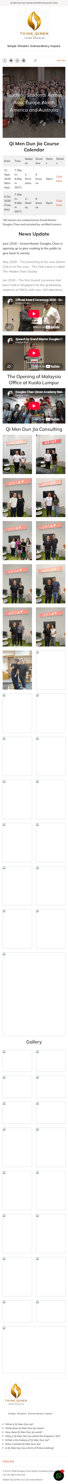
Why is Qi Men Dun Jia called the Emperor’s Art (32, 1436)
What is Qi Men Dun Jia (18, 1424)
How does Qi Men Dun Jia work (23, 1432)
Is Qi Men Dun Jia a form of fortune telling (29, 1448)
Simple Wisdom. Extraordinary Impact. (34, 46)
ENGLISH (61, 60)
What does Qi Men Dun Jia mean (24, 1428)
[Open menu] (35, 61)
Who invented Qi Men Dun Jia (22, 1444)
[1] (58, 1477)
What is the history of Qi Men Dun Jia (26, 1440)
